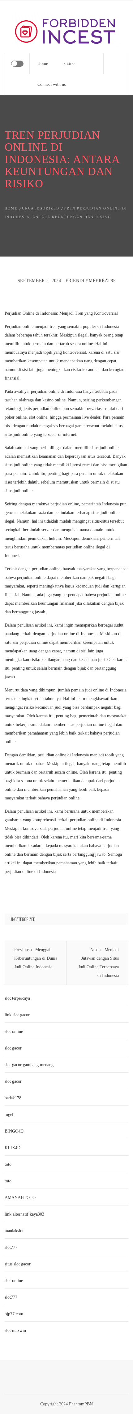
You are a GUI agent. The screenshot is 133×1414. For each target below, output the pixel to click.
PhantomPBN (81, 1404)
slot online (14, 1031)
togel (9, 1114)
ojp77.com (14, 1314)
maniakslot (14, 1231)
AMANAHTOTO (20, 1197)
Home (42, 63)
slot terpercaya (17, 998)
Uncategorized (22, 919)
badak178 (13, 1098)
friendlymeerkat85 (90, 280)
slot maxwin (15, 1330)
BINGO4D (14, 1131)
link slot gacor (17, 1015)
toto (8, 1164)
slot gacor (13, 1048)
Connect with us (51, 84)
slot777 (11, 1247)
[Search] (115, 63)
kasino (69, 63)
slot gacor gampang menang (29, 1064)
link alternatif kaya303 (24, 1214)
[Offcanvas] (17, 64)
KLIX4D (12, 1147)
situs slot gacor (18, 1264)
